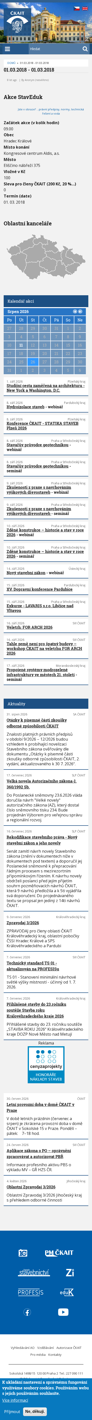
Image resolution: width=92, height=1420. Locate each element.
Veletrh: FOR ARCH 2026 (30, 627)
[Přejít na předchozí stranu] (75, 311)
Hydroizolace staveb (25, 406)
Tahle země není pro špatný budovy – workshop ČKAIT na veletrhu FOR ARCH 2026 (44, 648)
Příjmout (12, 1411)
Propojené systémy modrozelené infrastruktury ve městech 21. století (41, 672)
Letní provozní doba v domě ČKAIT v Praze (40, 1107)
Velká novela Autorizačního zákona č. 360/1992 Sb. (42, 783)
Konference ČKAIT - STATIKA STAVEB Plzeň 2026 (43, 426)
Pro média (38, 1354)
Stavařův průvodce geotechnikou (37, 444)
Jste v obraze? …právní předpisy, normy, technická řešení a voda (51, 111)
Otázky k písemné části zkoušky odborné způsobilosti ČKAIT (37, 723)
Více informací (15, 1400)
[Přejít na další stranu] (80, 311)
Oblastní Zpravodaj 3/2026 (31, 1186)
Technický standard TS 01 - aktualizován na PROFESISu (33, 965)
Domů (11, 63)
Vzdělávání (45, 1347)
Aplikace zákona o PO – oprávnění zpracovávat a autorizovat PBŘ (39, 1153)
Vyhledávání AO (23, 1347)
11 (21, 345)
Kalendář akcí (21, 301)
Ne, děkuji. (35, 1411)
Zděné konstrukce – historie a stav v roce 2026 (45, 532)
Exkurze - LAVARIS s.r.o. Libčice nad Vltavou (40, 608)
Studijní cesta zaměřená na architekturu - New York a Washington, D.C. (46, 388)
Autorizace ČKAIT (68, 1347)
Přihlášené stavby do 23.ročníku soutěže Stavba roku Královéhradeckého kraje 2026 (36, 1010)
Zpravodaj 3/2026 (23, 922)
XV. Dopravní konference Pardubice (40, 589)
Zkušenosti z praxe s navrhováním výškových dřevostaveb (39, 489)
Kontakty (55, 1354)
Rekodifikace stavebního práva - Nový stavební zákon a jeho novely (42, 840)
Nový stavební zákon (26, 572)
